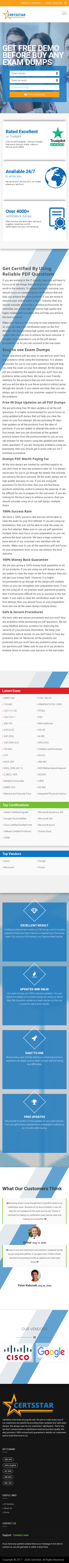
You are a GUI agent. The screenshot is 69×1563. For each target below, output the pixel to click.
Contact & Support (31, 3)
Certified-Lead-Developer (50, 749)
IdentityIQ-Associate (13, 781)
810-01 (41, 755)
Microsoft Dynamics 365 (50, 812)
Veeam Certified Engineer (16, 812)
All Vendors (9, 1504)
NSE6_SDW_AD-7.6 (13, 768)
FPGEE (41, 710)
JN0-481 (42, 762)
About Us (8, 1508)
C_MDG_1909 (10, 774)
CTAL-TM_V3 (44, 698)
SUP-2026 (8, 736)
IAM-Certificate (45, 723)
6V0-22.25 (8, 730)
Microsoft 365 (45, 818)
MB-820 (8, 1477)
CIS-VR (41, 730)
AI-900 (41, 736)
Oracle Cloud (44, 831)
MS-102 (8, 1483)
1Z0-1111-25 (10, 710)
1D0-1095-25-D (11, 742)
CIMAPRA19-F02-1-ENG (50, 704)
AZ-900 (42, 787)
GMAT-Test (9, 698)
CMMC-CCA (9, 787)
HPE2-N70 (43, 742)
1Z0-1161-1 (9, 717)
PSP (40, 717)
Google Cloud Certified (14, 818)
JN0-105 (7, 723)
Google (42, 861)
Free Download (36, 94)
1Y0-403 (7, 704)
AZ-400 (7, 1471)
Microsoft (8, 867)
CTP (5, 755)
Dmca (6, 1512)
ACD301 (42, 774)
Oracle (41, 867)
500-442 (8, 1459)
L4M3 (41, 781)
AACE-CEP (8, 762)
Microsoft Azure (46, 825)
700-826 (7, 749)
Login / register (54, 3)
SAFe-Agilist (10, 1465)
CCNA (6, 837)
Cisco (6, 861)
